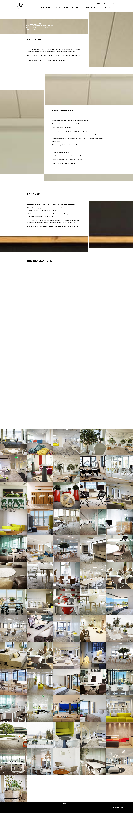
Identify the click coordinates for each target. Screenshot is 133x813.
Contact (114, 3)
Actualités (96, 3)
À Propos (105, 3)
